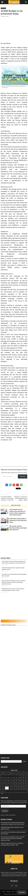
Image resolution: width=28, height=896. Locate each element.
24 (3, 788)
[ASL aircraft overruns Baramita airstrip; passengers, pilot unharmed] (5, 528)
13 (14, 782)
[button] (26, 2)
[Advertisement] (14, 29)
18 (6, 785)
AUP (13, 891)
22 (21, 785)
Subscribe (22, 476)
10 (3, 782)
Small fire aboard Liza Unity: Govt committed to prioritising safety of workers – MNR (13, 589)
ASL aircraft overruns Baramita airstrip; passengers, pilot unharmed (18, 527)
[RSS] (16, 885)
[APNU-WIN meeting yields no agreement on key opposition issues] (5, 520)
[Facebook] (11, 885)
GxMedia (15, 894)
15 (21, 782)
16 (25, 782)
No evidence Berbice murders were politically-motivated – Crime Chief (7, 498)
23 (25, 785)
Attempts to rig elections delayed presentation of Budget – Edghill (20, 498)
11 (6, 782)
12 (10, 782)
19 (10, 785)
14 (18, 782)
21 (18, 785)
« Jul (2, 793)
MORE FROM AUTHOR (15, 505)
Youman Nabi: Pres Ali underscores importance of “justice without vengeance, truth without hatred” (14, 562)
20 (14, 785)
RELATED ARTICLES (5, 505)
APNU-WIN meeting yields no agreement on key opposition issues (18, 520)
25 (6, 788)
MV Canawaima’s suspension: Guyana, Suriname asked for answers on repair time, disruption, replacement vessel (13, 582)
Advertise (9, 891)
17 (3, 785)
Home (3, 891)
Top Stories (3, 8)
